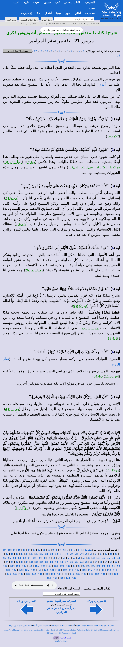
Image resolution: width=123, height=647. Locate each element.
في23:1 (87, 167)
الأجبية (78, 625)
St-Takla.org (23, 24)
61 (29, 558)
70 (101, 562)
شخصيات (47, 625)
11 (40, 51)
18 (9, 549)
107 (24, 565)
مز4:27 (115, 167)
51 (79, 558)
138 (59, 574)
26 (86, 553)
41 (12, 553)
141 (40, 574)
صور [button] (68, 13)
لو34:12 (101, 167)
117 (77, 570)
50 (83, 558)
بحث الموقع (47, 19)
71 (96, 562)
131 (103, 574)
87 (17, 562)
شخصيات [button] (91, 13)
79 (56, 562)
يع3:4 (31, 162)
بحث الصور (11, 19)
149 (62, 578)
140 (47, 574)
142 (34, 574)
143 (28, 574)
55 (59, 558)
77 (66, 562)
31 (61, 553)
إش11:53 (112, 376)
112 (109, 570)
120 (58, 570)
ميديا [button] (58, 13)
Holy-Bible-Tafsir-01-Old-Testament (59, 24)
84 (31, 562)
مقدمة (88, 549)
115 (90, 570)
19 (4, 549)
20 (116, 553)
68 (111, 562)
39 (22, 553)
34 (46, 553)
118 (71, 570)
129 (116, 574)
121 (52, 570)
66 (4, 558)
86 (22, 562)
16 (19, 549)
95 (93, 565)
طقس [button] (47, 2)
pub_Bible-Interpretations (37, 24)
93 (103, 565)
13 (118, 55)
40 (17, 553)
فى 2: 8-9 (80, 306)
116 (84, 570)
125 (27, 570)
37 (31, 553)
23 (101, 553)
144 (21, 574)
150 (55, 578)
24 (96, 553)
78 (61, 562)
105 (37, 565)
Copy (56, 637)
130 (110, 574)
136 (72, 574)
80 (51, 562)
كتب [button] (57, 2)
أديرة (35, 625)
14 (29, 549)
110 (5, 565)
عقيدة (62, 625)
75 (76, 562)
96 (88, 565)
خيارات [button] (25, 13)
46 (103, 558)
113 (102, 570)
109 (12, 565)
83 (36, 562)
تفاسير (96, 625)
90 (118, 565)
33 (51, 553)
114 (96, 570)
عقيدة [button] (36, 2)
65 (9, 558)
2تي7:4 (21, 224)
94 (98, 565)
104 (43, 565)
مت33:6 (11, 198)
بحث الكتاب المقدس (29, 19)
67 (116, 562)
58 (44, 558)
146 (9, 574)
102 (56, 565)
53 (69, 558)
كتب (52, 625)
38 (27, 553)
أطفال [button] (48, 13)
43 (118, 558)
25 (91, 553)
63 (19, 558)
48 (93, 558)
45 (108, 558)
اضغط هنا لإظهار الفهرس (17, 50)
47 (98, 558)
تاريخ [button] (26, 2)
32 (56, 553)
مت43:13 (12, 409)
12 (35, 51)
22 (106, 553)
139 (53, 574)
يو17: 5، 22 (90, 328)
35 (41, 553)
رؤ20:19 (113, 470)
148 (68, 578)
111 (115, 570)
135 (78, 574)
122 (46, 570)
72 (91, 562)
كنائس (40, 625)
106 (30, 565)
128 (8, 570)
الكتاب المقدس (109, 625)
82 (41, 562)
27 (81, 553)
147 (74, 578)
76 (71, 562)
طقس (67, 625)
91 (113, 565)
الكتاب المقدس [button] (72, 2)
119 (65, 570)
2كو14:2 (113, 136)
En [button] (38, 13)
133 (91, 574)
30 (66, 553)
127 (14, 570)
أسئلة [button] (16, 2)
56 (54, 558)
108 (18, 565)
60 (34, 558)
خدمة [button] (92, 8)
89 (7, 562)
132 (97, 574)
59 (39, 558)
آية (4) (101, 84)
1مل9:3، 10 (13, 162)
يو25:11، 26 (34, 270)
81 (46, 562)
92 (108, 565)
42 (7, 553)
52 (74, 558)
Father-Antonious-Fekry (80, 24)
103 (49, 565)
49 (88, 558)
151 (49, 578)
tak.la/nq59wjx (61, 641)
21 (111, 553)
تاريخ (56, 625)
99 (74, 565)
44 (113, 558)
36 (36, 553)
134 (84, 574)
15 (24, 549)
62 (24, 558)
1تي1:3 (73, 167)
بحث (101, 625)
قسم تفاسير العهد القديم (61, 600)
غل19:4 (113, 338)
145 (15, 574)
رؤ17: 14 (22, 508)
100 (68, 565)
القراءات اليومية (87, 625)
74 (81, 562)
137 (65, 574)
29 (71, 553)
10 (46, 51)
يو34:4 (98, 376)
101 (62, 565)
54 (64, 558)
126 (21, 570)
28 (76, 553)
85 (27, 562)
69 (106, 562)
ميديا (20, 625)
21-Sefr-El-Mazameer (97, 24)
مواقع (11, 625)
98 (79, 565)
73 (86, 562)
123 (40, 570)
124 (33, 570)
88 (12, 562)
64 (14, 558)
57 (49, 558)
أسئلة (73, 625)
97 (83, 565)
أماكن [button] (78, 13)
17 (14, 549)
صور (16, 625)
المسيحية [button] (90, 2)
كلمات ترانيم (27, 625)
